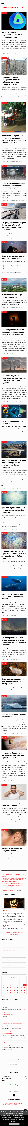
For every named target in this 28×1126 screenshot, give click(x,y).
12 (10, 987)
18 (7, 990)
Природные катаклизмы (17, 161)
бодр (16, 1085)
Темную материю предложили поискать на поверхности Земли (12, 34)
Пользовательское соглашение (10, 1104)
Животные (13, 615)
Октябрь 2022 (14, 977)
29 (21, 992)
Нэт (13, 945)
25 (7, 992)
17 (3, 990)
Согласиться (14, 1124)
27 (14, 992)
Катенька (14, 950)
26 (10, 992)
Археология (13, 99)
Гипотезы (14, 529)
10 (3, 987)
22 (21, 990)
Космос (12, 353)
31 (3, 995)
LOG (13, 965)
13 (14, 987)
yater (13, 955)
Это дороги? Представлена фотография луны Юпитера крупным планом (12, 755)
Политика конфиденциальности (10, 1105)
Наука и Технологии (16, 53)
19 (10, 990)
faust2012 (20, 1028)
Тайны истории (14, 573)
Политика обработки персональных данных (13, 1103)
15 (21, 987)
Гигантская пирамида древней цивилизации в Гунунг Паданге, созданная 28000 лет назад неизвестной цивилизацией (14, 879)
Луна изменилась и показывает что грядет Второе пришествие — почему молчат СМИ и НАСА (13, 874)
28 (17, 992)
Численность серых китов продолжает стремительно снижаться (12, 596)
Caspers (12, 1085)
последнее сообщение (6, 945)
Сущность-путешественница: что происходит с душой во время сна (13, 510)
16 (24, 987)
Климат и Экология (15, 401)
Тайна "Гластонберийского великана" (11, 883)
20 (14, 990)
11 (7, 987)
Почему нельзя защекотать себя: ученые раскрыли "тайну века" (12, 681)
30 (24, 992)
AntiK (24, 1009)
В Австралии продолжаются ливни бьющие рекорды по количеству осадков (13, 185)
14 (17, 987)
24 (3, 992)
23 (24, 990)
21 (17, 990)
